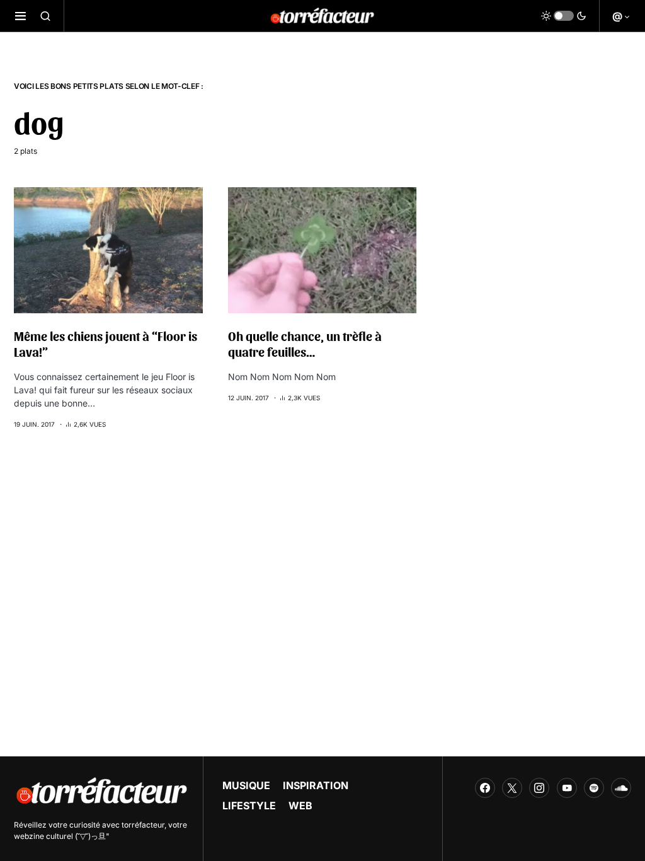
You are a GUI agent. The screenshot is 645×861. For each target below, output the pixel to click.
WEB (300, 805)
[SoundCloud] (621, 787)
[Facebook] (485, 787)
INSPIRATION (315, 785)
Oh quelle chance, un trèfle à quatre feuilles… (305, 343)
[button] (20, 16)
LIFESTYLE (249, 805)
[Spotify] (594, 787)
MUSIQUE (246, 785)
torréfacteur (143, 824)
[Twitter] (512, 787)
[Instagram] (539, 787)
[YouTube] (567, 787)
